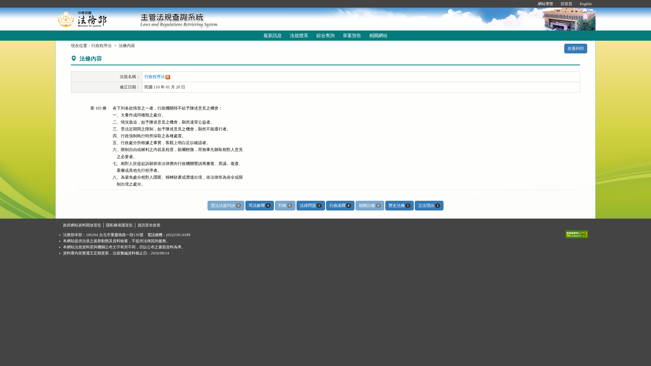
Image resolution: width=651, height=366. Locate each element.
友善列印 (576, 48)
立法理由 (428, 205)
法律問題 (310, 205)
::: (528, 4)
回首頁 (566, 4)
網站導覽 (545, 4)
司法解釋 (259, 205)
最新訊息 (272, 35)
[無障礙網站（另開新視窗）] (577, 233)
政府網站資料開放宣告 (82, 225)
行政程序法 (101, 45)
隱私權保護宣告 (119, 225)
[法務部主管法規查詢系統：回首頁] (96, 19)
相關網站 (378, 35)
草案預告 (352, 35)
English (586, 4)
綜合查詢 (325, 35)
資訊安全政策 (149, 225)
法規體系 (299, 35)
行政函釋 (339, 205)
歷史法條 (399, 205)
